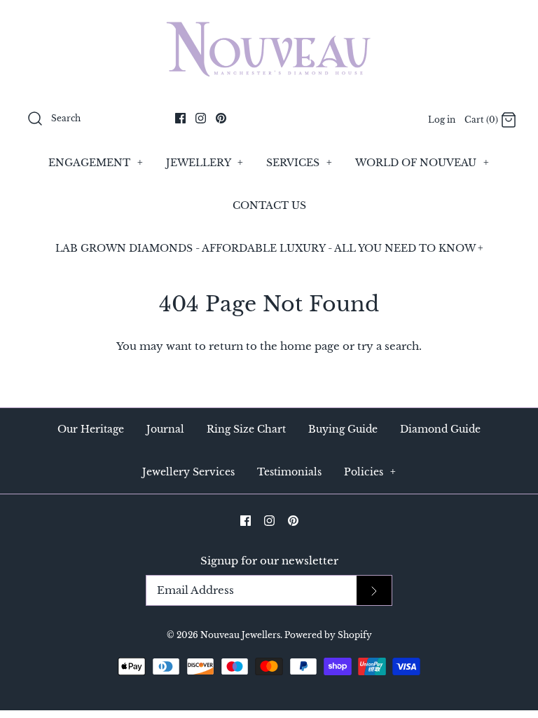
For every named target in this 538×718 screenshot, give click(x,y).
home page (310, 346)
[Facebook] (180, 118)
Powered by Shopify (328, 635)
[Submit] (374, 591)
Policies (370, 472)
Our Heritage (90, 429)
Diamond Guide (440, 429)
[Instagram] (200, 118)
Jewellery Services (188, 472)
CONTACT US (269, 205)
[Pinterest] (221, 118)
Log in (441, 119)
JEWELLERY (204, 162)
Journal (165, 429)
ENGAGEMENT (95, 162)
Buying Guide (343, 429)
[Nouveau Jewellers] (269, 22)
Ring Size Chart (246, 429)
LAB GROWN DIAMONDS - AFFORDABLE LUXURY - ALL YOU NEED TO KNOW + (269, 248)
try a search (388, 346)
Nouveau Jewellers (240, 635)
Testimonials (289, 472)
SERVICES (299, 162)
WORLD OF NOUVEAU (422, 162)
